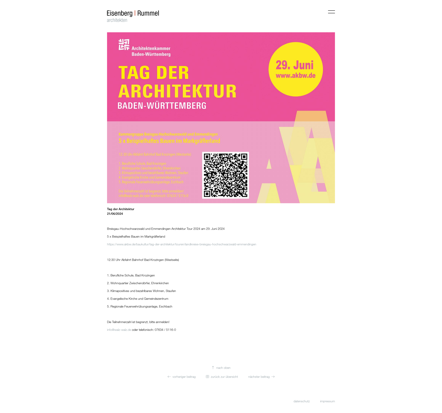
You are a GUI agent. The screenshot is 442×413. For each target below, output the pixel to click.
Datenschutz (302, 401)
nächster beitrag (259, 376)
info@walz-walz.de (119, 330)
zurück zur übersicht (224, 376)
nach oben (223, 367)
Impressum (327, 401)
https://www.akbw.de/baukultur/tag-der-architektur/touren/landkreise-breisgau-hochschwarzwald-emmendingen (181, 244)
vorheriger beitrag (184, 376)
